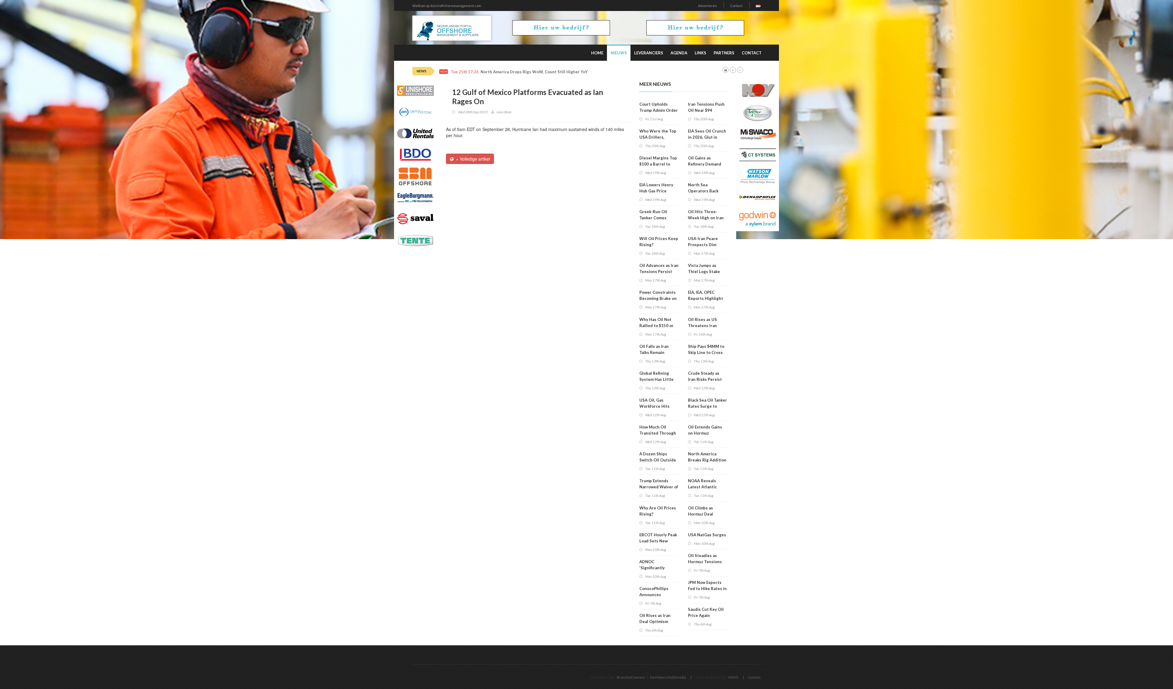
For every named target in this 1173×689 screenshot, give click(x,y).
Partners (724, 52)
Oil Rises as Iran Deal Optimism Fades (655, 621)
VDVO (733, 677)
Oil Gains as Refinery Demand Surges (704, 164)
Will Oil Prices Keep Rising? (658, 241)
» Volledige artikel (472, 159)
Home (597, 52)
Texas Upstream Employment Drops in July (522, 72)
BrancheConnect (631, 677)
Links (700, 52)
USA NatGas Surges (707, 534)
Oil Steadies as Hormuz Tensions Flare (705, 561)
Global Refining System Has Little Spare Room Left (656, 379)
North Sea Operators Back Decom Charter (703, 190)
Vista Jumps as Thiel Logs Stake (704, 268)
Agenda (679, 52)
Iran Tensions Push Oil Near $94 (706, 107)
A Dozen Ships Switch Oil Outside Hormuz (657, 459)
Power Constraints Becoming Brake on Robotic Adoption (658, 298)
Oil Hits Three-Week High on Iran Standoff (706, 217)
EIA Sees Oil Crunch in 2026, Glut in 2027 (707, 137)
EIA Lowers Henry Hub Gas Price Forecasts (656, 190)
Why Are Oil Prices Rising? (657, 510)
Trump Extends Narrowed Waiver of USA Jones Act (658, 486)
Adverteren (707, 6)
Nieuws (619, 52)
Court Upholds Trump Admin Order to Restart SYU (658, 110)
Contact (736, 6)
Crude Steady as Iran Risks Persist (705, 376)
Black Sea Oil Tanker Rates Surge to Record (707, 406)
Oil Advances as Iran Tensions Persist (658, 268)
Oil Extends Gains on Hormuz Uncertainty (705, 433)
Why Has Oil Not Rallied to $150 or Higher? (656, 325)
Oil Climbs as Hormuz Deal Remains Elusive (703, 514)
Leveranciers (648, 52)
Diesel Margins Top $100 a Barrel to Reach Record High (658, 164)
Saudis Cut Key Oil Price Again (706, 612)
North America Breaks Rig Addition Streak (707, 459)
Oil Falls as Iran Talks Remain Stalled (654, 352)
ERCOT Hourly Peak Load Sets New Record (658, 540)
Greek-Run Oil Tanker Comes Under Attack (653, 217)
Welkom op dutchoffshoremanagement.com (446, 6)
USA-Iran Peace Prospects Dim (703, 241)
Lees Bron (504, 112)
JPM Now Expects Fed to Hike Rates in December (707, 588)
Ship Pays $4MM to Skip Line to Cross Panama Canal (706, 352)
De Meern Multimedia (668, 677)
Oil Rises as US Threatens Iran (702, 322)
